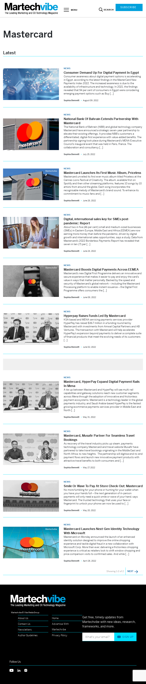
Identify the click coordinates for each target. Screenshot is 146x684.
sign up (127, 636)
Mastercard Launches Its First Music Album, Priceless (102, 173)
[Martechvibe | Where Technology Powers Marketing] (32, 8)
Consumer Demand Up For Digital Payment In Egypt (101, 73)
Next (130, 571)
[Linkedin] (20, 670)
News (67, 68)
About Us (23, 618)
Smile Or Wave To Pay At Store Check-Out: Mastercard (103, 486)
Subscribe (128, 7)
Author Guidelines (28, 635)
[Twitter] (13, 670)
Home (55, 618)
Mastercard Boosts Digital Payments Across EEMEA (101, 270)
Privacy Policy (59, 635)
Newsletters (25, 629)
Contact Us (24, 624)
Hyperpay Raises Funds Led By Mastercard (95, 316)
